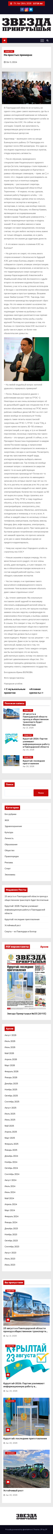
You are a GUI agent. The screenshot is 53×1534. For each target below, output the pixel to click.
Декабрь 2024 (11, 1156)
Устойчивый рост (13, 925)
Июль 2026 (10, 1041)
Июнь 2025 (10, 1119)
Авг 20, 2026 (28, 749)
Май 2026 (9, 1053)
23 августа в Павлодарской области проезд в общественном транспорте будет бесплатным (35, 719)
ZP (46, 1529)
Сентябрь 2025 (12, 1101)
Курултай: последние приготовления (22, 919)
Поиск (9, 784)
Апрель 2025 (11, 1131)
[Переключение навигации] (42, 40)
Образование (11, 844)
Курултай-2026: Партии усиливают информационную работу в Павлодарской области (25, 910)
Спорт (8, 868)
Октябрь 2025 (11, 1095)
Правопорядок (12, 856)
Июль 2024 (10, 1186)
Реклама (9, 862)
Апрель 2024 (11, 1204)
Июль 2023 (10, 1258)
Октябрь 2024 (11, 1168)
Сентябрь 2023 (12, 1246)
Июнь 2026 (10, 1047)
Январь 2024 (11, 1222)
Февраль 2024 (12, 1216)
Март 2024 (10, 1210)
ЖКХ (7, 820)
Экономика (10, 874)
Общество (9, 51)
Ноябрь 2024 (11, 1162)
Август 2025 (10, 1107)
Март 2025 (10, 1137)
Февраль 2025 (11, 1143)
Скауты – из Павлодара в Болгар (20, 931)
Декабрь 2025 (11, 1083)
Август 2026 (10, 1035)
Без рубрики (10, 814)
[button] (48, 40)
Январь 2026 (11, 1077)
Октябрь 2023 (11, 1240)
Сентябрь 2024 (12, 1174)
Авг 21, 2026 (28, 727)
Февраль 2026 (11, 1071)
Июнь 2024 (10, 1192)
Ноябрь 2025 (11, 1089)
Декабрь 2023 (11, 1228)
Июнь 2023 (10, 1264)
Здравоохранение (13, 826)
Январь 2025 (11, 1150)
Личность (9, 838)
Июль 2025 (10, 1113)
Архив (44, 946)
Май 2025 (9, 1125)
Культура (9, 832)
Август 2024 (10, 1180)
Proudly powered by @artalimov (19, 1529)
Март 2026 (10, 1065)
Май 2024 (9, 1198)
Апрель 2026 (11, 1059)
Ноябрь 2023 (11, 1234)
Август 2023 (10, 1252)
